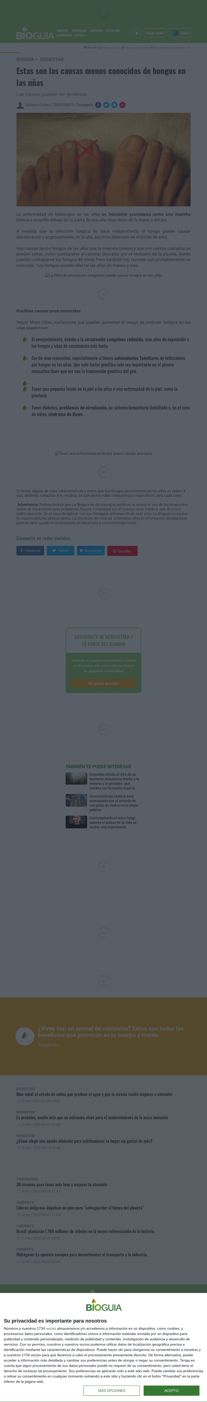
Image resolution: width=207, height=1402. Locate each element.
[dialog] (103, 1347)
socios (51, 1328)
